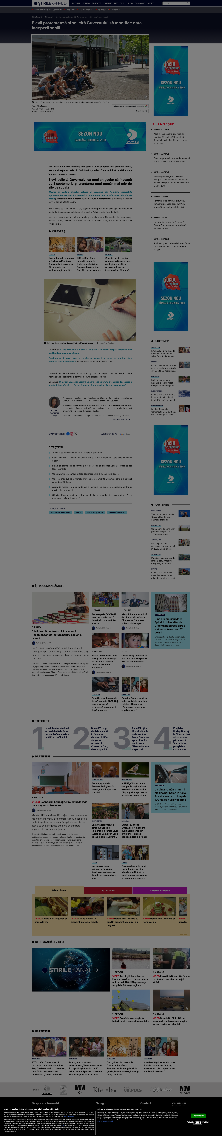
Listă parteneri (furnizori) (105, 1121)
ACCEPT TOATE (198, 1116)
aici (63, 1125)
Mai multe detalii (69, 1116)
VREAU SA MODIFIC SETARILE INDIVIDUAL (197, 1123)
